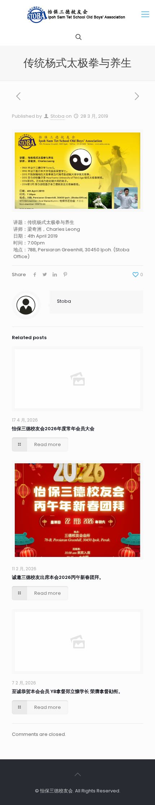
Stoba (57, 116)
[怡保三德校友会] (77, 14)
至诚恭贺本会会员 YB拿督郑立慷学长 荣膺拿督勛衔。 (67, 691)
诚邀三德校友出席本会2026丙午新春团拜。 (58, 577)
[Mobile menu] (145, 14)
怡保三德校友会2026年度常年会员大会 (53, 428)
